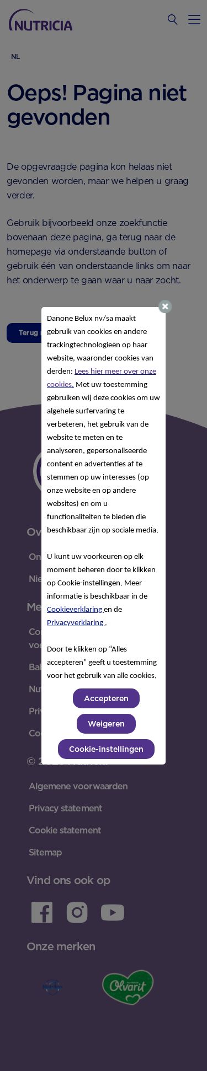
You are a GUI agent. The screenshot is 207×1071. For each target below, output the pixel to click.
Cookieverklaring (75, 610)
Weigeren (106, 723)
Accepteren (106, 698)
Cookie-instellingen (106, 749)
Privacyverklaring (76, 623)
